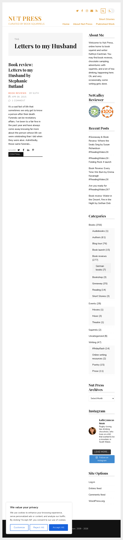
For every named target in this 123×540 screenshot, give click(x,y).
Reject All (38, 527)
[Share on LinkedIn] (28, 150)
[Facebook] (82, 11)
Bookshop (97, 277)
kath (36, 93)
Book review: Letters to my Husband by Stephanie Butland (20, 75)
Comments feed (97, 494)
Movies (96, 309)
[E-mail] (91, 11)
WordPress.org (97, 501)
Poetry (95, 364)
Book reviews (17, 93)
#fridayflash (98, 348)
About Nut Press (82, 24)
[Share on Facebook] (24, 150)
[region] (39, 518)
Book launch (98, 249)
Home (66, 24)
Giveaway (97, 283)
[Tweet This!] (19, 150)
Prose (95, 371)
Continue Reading (16, 154)
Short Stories (107, 19)
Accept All (58, 527)
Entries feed (95, 488)
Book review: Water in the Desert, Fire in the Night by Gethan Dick (100, 199)
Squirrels (93, 330)
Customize (19, 527)
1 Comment (18, 100)
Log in (92, 482)
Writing (92, 342)
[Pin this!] (33, 150)
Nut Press (25, 18)
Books (92, 225)
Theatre (96, 322)
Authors (96, 237)
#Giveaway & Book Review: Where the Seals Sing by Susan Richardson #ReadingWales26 (99, 144)
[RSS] (96, 11)
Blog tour (97, 243)
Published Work (105, 24)
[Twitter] (77, 11)
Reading (96, 290)
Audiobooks (98, 231)
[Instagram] (87, 11)
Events (92, 303)
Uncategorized (96, 336)
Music (95, 316)
